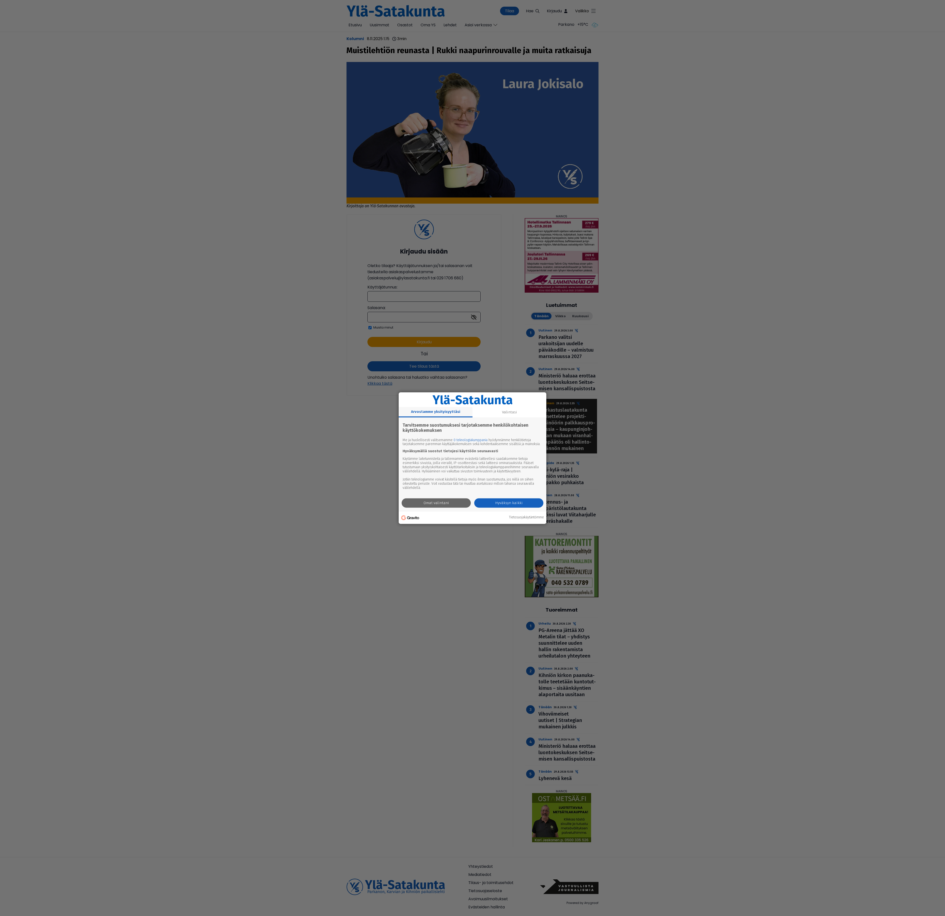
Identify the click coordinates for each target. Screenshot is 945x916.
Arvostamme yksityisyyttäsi (435, 411)
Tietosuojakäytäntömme (526, 518)
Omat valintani (436, 503)
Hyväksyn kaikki (509, 503)
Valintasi (509, 412)
